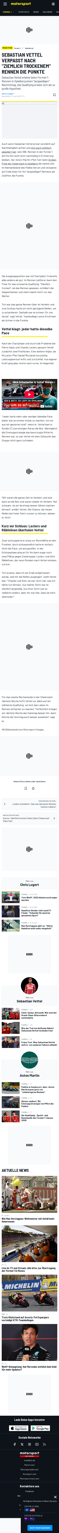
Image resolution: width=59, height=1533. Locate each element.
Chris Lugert (8, 94)
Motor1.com (29, 1465)
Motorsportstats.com (29, 1478)
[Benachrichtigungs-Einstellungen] (33, 788)
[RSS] (44, 1444)
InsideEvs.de (29, 1460)
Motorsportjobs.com (30, 1469)
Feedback (29, 1491)
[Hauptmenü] (5, 4)
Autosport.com (29, 1474)
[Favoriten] (54, 95)
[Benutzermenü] (53, 4)
